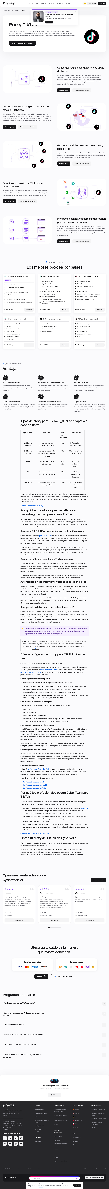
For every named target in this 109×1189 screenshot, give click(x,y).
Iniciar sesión (92, 3)
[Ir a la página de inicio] (9, 3)
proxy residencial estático (49, 670)
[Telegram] (5, 1138)
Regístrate (102, 3)
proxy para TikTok (45, 536)
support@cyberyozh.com (11, 1133)
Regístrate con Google (64, 976)
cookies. (41, 1186)
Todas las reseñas (98, 880)
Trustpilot (35, 649)
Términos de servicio (100, 1169)
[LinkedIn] (21, 1138)
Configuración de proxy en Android (35, 788)
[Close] (76, 11)
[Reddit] (16, 1144)
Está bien (77, 1185)
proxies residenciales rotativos (31, 672)
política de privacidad (88, 1169)
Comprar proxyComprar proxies (22, 43)
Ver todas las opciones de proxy (31, 506)
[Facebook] (10, 1138)
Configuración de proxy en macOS (35, 785)
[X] (5, 1144)
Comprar (29, 309)
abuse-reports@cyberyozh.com (94, 1177)
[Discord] (21, 1144)
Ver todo (75, 1127)
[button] (31, 3)
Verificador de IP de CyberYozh (38, 769)
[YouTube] (16, 1138)
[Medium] (10, 1144)
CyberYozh (84, 808)
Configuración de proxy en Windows (35, 782)
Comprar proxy (63, 90)
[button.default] (77, 1178)
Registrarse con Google (82, 90)
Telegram (56, 1095)
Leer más (18, 920)
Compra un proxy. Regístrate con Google (34, 833)
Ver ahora (49, 22)
